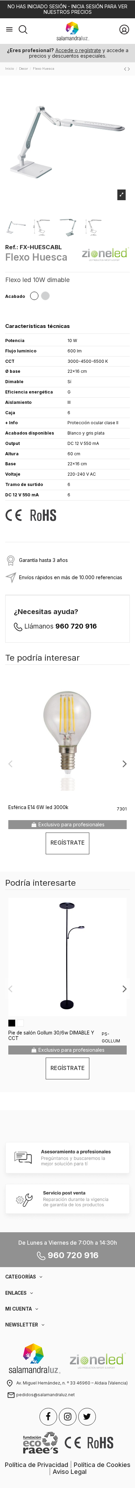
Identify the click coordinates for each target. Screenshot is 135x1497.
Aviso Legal (70, 1471)
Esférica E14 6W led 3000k (38, 807)
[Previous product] (126, 68)
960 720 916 (76, 626)
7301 (122, 808)
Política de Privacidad (36, 1464)
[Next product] (129, 68)
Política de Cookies (102, 1464)
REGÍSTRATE (68, 842)
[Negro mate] (11, 1023)
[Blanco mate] (20, 1023)
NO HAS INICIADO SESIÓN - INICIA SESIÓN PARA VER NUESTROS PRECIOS (67, 9)
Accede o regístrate (78, 50)
